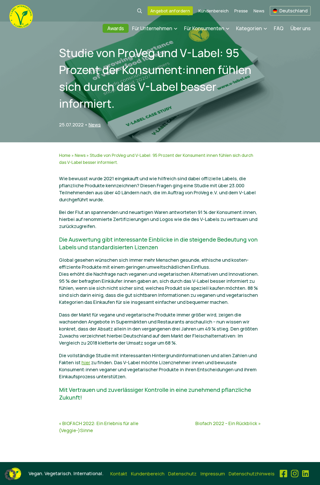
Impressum (212, 473)
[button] (10, 474)
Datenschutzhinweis (252, 473)
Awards (115, 28)
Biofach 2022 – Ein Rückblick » (228, 423)
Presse (241, 11)
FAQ (278, 28)
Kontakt (118, 473)
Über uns (300, 28)
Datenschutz (182, 473)
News (258, 11)
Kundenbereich (213, 11)
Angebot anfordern (170, 11)
